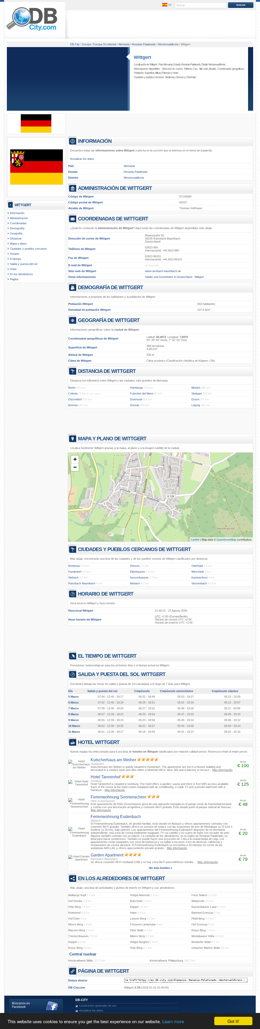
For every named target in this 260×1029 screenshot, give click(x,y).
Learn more (173, 1021)
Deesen (180, 77)
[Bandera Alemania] (36, 131)
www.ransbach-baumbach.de (163, 271)
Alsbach (135, 583)
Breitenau (170, 77)
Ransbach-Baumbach (81, 583)
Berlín (71, 387)
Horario (14, 253)
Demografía (17, 228)
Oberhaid (191, 77)
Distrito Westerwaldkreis (213, 64)
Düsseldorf (75, 399)
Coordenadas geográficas (230, 68)
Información (17, 213)
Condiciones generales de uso (98, 1005)
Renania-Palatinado (136, 171)
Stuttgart (196, 393)
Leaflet (195, 539)
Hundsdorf (74, 571)
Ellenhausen (137, 571)
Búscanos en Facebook (21, 1005)
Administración (19, 218)
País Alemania (165, 64)
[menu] (166, 5)
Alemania (129, 165)
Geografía (16, 233)
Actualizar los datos (82, 158)
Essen (195, 399)
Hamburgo (136, 387)
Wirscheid (197, 571)
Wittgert (142, 57)
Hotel (175, 72)
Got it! (233, 1021)
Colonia (72, 393)
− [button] (75, 467)
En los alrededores (21, 274)
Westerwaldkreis (134, 177)
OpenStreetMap (226, 539)
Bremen (73, 405)
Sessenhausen (139, 577)
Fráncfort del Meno (141, 393)
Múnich (195, 387)
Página (14, 279)
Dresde (134, 405)
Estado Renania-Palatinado (186, 64)
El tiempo (165, 72)
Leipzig (195, 405)
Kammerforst (199, 577)
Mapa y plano (18, 243)
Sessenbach (199, 583)
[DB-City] (31, 30)
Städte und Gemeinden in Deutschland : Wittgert (174, 276)
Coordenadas (18, 223)
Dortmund (136, 399)
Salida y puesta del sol (23, 263)
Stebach (73, 577)
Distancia (15, 238)
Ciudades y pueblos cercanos (28, 248)
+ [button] (75, 459)
